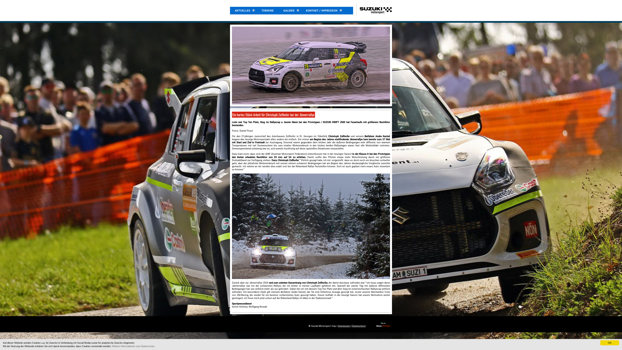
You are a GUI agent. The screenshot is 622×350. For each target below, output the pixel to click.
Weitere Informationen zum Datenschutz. (133, 346)
